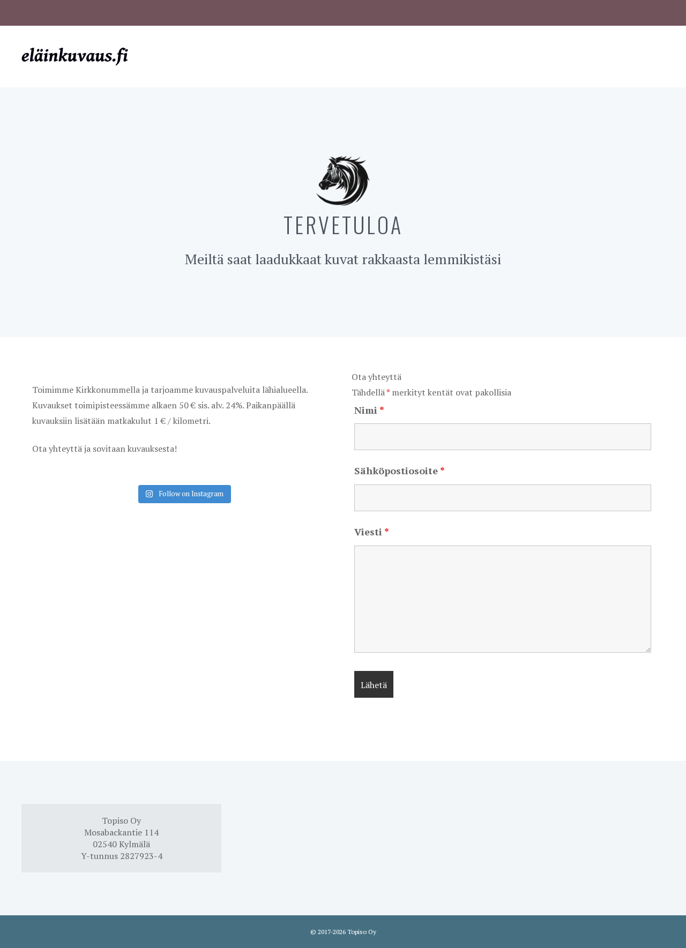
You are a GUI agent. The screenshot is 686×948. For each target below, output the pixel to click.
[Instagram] (47, 10)
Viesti (371, 531)
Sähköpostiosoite (399, 470)
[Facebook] (28, 10)
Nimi (369, 410)
